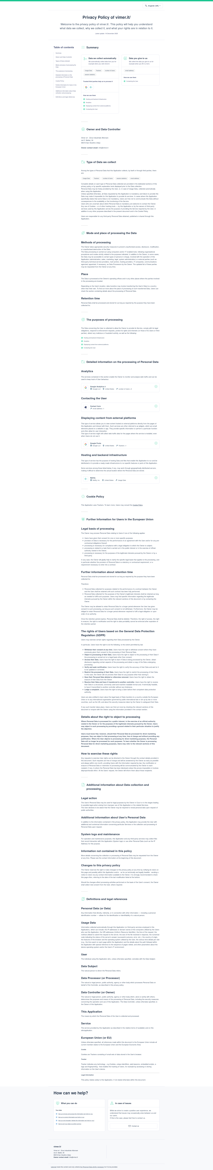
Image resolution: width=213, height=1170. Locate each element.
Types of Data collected (63, 61)
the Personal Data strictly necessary (92, 1167)
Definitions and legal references (65, 97)
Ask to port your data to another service (69, 1124)
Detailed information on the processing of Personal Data (64, 76)
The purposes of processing (64, 71)
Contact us (135, 1126)
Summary (58, 53)
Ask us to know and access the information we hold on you (75, 1114)
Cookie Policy (60, 81)
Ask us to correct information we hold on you (71, 1117)
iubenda (53, 1167)
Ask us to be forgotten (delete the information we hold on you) (76, 1120)
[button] (153, 5)
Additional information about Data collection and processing (66, 92)
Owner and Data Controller (64, 57)
